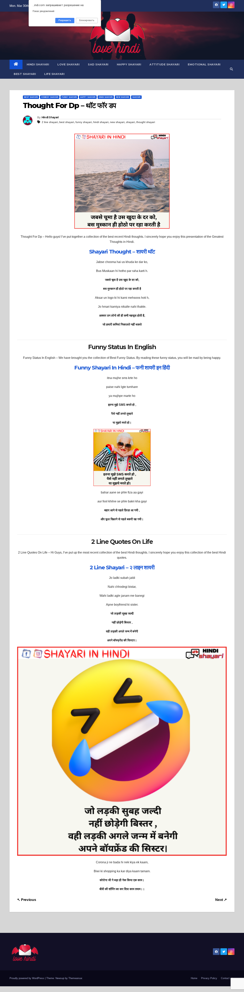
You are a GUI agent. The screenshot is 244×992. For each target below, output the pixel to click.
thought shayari (145, 122)
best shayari (66, 122)
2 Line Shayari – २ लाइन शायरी (122, 567)
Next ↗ (221, 900)
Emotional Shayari (204, 64)
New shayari (122, 97)
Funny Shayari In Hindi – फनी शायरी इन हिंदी (121, 367)
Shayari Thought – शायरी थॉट (122, 251)
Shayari (136, 97)
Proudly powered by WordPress (27, 978)
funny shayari (83, 122)
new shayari (117, 122)
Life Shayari (54, 74)
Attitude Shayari (164, 64)
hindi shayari (100, 122)
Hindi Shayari (38, 64)
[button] (231, 69)
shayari (130, 122)
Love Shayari (68, 64)
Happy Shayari (129, 64)
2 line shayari (50, 122)
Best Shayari (25, 74)
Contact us (227, 978)
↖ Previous (26, 900)
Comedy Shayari (49, 97)
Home (194, 978)
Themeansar (75, 978)
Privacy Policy (209, 978)
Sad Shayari (98, 64)
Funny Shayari (69, 97)
